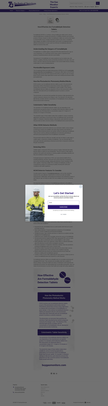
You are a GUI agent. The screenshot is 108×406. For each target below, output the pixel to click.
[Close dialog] (80, 186)
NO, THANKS (63, 214)
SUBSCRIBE (63, 207)
